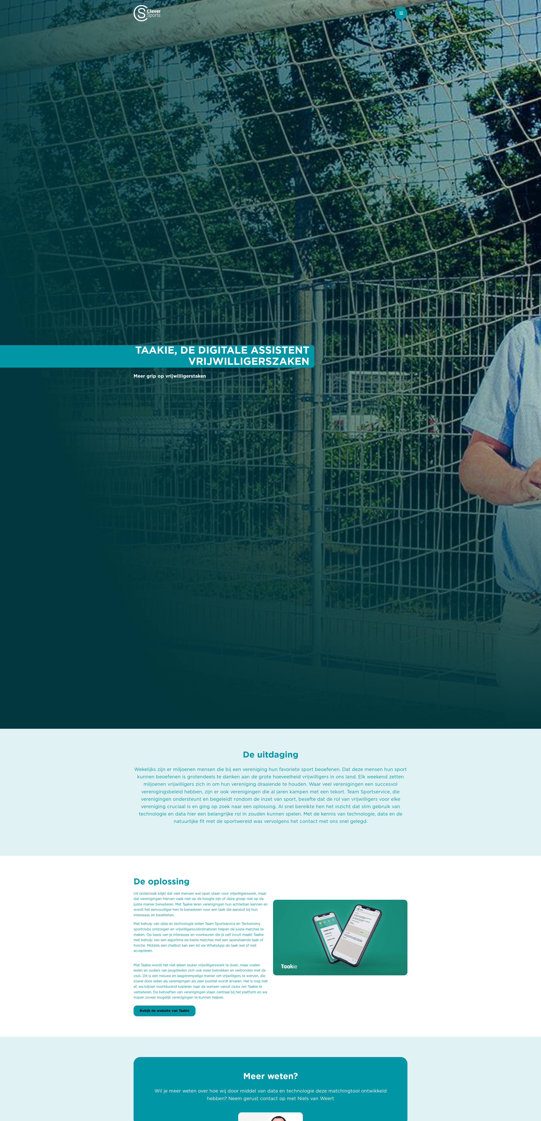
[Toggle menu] (401, 13)
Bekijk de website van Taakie (164, 1010)
